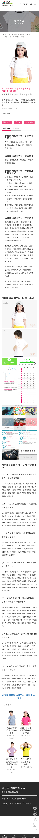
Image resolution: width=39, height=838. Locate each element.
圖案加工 (6, 122)
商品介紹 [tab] (6, 128)
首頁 (4, 34)
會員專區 (4, 837)
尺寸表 (18, 122)
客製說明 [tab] (16, 128)
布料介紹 (29, 122)
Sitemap (28, 799)
